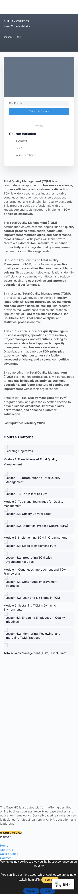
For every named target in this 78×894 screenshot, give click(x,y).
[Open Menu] (7, 6)
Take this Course (39, 111)
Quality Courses (16, 21)
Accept (31, 890)
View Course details (17, 26)
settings (50, 879)
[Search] (70, 7)
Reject (47, 890)
